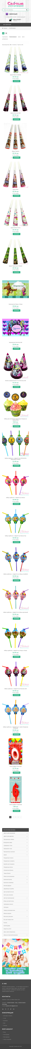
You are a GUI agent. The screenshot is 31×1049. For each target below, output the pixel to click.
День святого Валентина (9, 932)
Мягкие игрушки (7, 913)
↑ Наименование (13, 36)
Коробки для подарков (9, 864)
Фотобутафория (7, 885)
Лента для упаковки (8, 895)
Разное (5, 922)
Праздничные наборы (9, 839)
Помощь (5, 1025)
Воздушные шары (8, 842)
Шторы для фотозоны (9, 901)
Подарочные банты (8, 867)
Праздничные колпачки (9, 851)
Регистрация (6, 1034)
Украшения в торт (8, 848)
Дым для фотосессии (9, 891)
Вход (4, 1032)
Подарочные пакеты (8, 858)
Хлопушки (6, 907)
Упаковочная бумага (8, 870)
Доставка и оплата (7, 1015)
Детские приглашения (9, 898)
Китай (14, 44)
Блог (4, 1023)
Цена (19, 36)
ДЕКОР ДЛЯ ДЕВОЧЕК (9, 836)
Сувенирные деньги (8, 904)
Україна (20, 44)
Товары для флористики (9, 910)
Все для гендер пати (8, 919)
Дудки (5, 854)
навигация (8, 24)
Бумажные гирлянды (8, 882)
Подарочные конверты (9, 861)
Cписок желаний (7, 1039)
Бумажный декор (8, 879)
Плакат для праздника (9, 876)
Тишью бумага (7, 873)
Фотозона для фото (8, 916)
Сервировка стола (8, 845)
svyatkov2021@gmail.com (12, 1005)
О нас (4, 1018)
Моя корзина (6, 1037)
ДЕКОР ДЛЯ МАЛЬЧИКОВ (9, 833)
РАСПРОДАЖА (7, 925)
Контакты (5, 1020)
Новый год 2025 (7, 928)
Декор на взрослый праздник (11, 935)
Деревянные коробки (9, 888)
